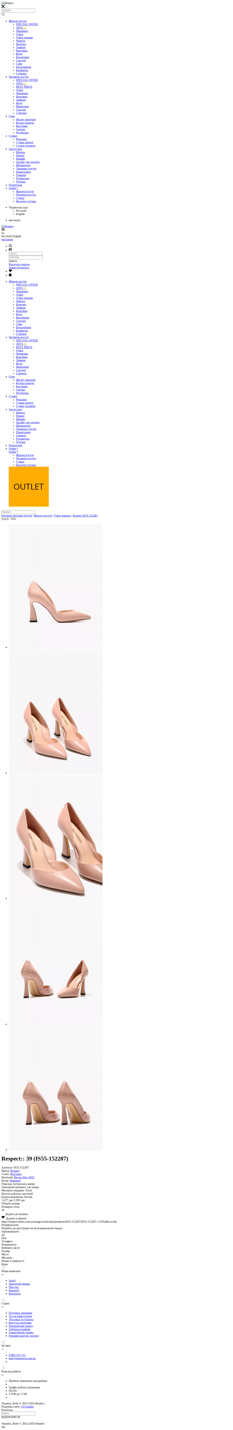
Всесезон (16, 1174)
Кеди (19, 53)
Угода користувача (20, 1316)
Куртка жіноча (25, 122)
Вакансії (14, 1290)
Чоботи (20, 40)
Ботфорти (22, 70)
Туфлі (19, 34)
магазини (7, 239)
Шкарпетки (23, 165)
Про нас (14, 1287)
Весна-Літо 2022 (24, 1177)
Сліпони (21, 73)
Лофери (21, 47)
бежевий (15, 1180)
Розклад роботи (11, 1371)
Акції (12, 1280)
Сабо (19, 63)
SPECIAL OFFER (27, 24)
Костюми (21, 126)
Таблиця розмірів (19, 1329)
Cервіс (5, 1303)
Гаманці (21, 175)
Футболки (22, 132)
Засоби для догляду (28, 162)
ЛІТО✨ (21, 27)
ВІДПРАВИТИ (10, 1417)
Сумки (13, 135)
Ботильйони (23, 67)
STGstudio (27, 1406)
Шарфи (20, 158)
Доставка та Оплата (21, 1319)
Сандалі (21, 60)
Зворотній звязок (19, 1283)
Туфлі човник (24, 37)
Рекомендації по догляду (24, 1335)
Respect (14, 1170)
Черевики (22, 31)
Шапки (20, 152)
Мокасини (22, 106)
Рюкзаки (21, 139)
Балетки (21, 44)
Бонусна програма (20, 1322)
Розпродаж (15, 184)
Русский (21, 210)
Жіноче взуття (17, 21)
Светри (20, 129)
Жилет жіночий (25, 119)
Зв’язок (6, 1345)
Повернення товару (21, 1326)
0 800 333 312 (17, 1355)
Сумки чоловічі (25, 145)
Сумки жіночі (24, 142)
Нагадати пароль (19, 264)
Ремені (20, 155)
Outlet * (13, 188)
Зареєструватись (19, 267)
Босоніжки (22, 57)
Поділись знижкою (20, 1312)
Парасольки (23, 171)
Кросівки (21, 50)
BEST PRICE (24, 86)
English (20, 214)
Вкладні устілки (26, 201)
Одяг (12, 116)
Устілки (20, 181)
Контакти (15, 1293)
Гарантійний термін (21, 1332)
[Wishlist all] (10, 271)
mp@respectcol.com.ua (22, 1358)
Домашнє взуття (26, 168)
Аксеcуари (15, 148)
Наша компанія (10, 1271)
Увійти (13, 261)
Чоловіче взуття (18, 76)
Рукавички (22, 178)
